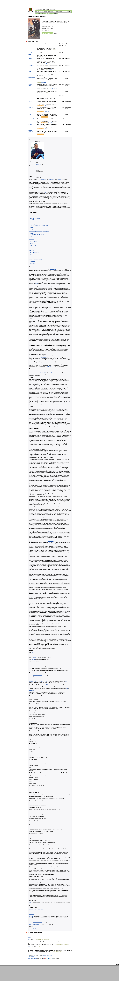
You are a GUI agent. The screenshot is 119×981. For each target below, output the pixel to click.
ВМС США (31, 286)
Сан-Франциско (38, 164)
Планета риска (32, 71)
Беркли (36, 283)
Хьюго (33, 654)
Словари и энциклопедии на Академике (45, 9)
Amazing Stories (43, 372)
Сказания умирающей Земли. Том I (31, 126)
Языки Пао (31, 90)
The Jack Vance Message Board (35, 919)
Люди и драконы (32, 95)
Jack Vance (31, 911)
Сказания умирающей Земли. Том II (31, 131)
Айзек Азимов (48, 366)
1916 (45, 179)
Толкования (38, 13)
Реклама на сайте (49, 955)
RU (70, 7)
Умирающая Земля (37, 675)
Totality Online (31, 914)
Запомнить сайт (56, 7)
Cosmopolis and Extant (37, 922)
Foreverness (31, 916)
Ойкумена (31, 690)
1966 (41, 176)
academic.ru (31, 13)
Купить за (47, 33)
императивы (50, 541)
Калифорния (38, 165)
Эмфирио (30, 101)
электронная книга (40, 105)
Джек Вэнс (35, 928)
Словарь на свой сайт (64, 7)
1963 (68, 190)
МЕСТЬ (29, 948)
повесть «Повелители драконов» (43, 654)
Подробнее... (42, 50)
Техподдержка (44, 955)
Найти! (69, 11)
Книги (49, 13)
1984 (67, 688)
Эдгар (33, 652)
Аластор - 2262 (32, 77)
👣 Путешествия (31, 956)
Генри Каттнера (44, 357)
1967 (46, 192)
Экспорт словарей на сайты (32, 958)
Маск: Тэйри (31, 107)
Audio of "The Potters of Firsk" (35, 924)
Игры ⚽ (55, 13)
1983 (47, 684)
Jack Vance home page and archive (36, 909)
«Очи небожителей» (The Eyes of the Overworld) (39, 681)
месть (29, 934)
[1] (40, 362)
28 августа (42, 179)
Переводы (43, 13)
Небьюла (34, 657)
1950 (62, 678)
